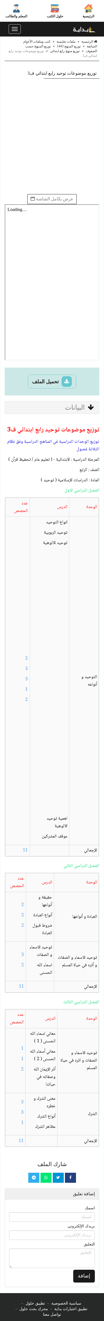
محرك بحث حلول (33, 1309)
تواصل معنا (52, 1314)
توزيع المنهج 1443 (69, 46)
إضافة (84, 1276)
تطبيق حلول (35, 1303)
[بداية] (84, 29)
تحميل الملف (46, 381)
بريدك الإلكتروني (81, 1226)
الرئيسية (88, 16)
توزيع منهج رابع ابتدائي (65, 51)
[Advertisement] (52, 136)
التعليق (89, 1244)
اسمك (90, 1208)
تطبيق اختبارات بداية (70, 1309)
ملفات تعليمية (66, 41)
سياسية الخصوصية (66, 1303)
